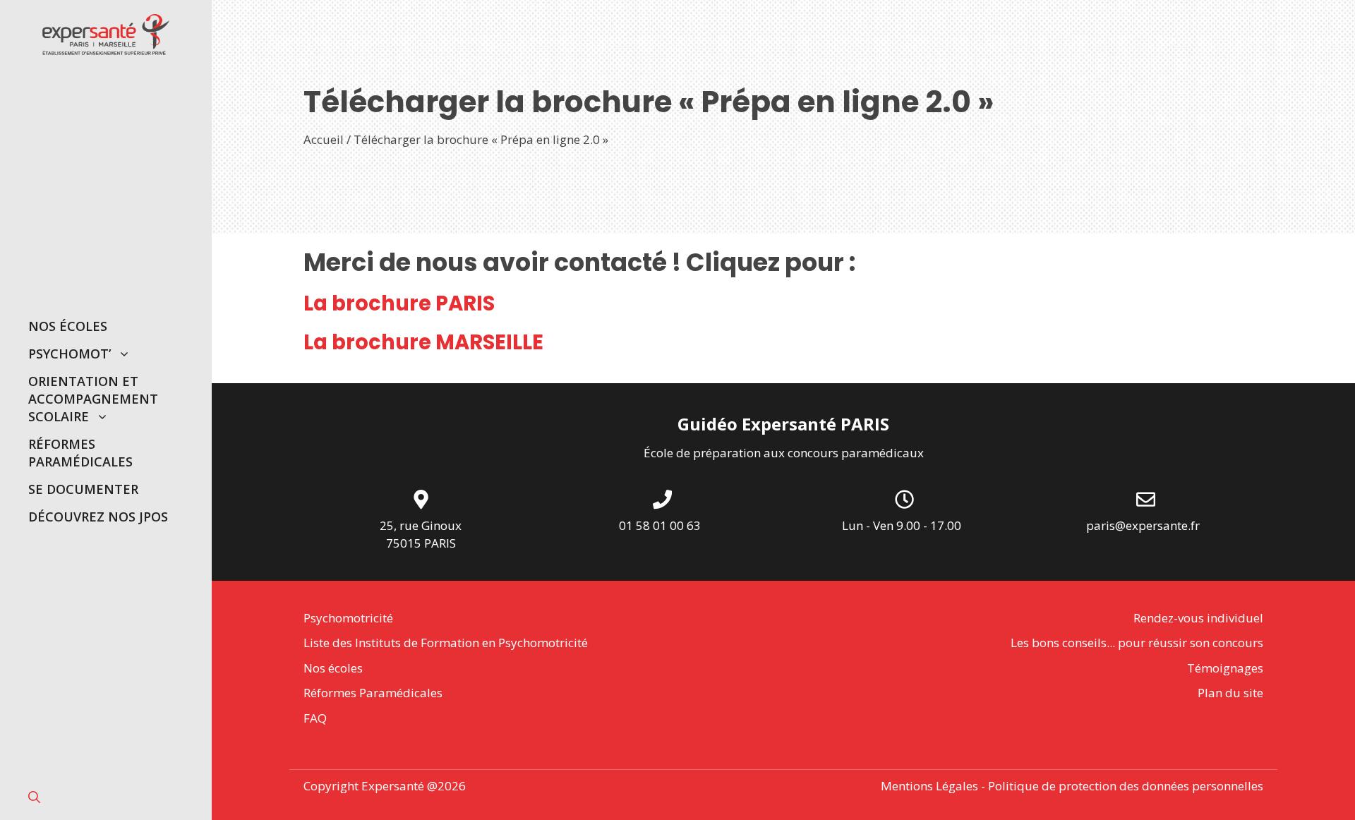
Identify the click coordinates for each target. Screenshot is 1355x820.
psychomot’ (69, 353)
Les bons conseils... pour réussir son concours (1137, 642)
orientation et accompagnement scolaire (93, 399)
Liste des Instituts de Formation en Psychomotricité (445, 642)
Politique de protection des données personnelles (1125, 786)
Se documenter (83, 489)
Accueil (323, 139)
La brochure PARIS (399, 303)
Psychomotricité (348, 618)
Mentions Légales (929, 786)
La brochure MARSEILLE (423, 342)
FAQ (315, 718)
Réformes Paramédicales (80, 452)
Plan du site (1230, 693)
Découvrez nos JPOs (98, 516)
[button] (34, 797)
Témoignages (1225, 668)
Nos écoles (67, 326)
